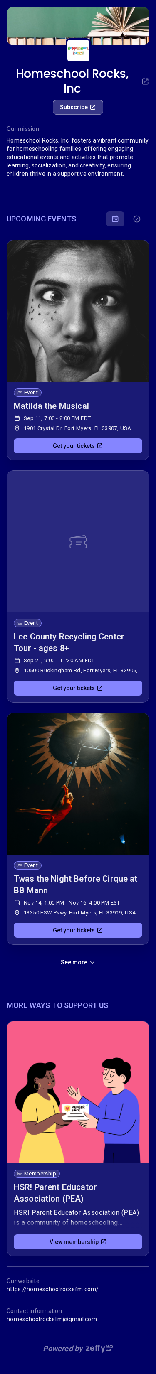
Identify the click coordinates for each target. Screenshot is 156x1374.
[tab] (115, 218)
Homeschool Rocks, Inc (72, 81)
